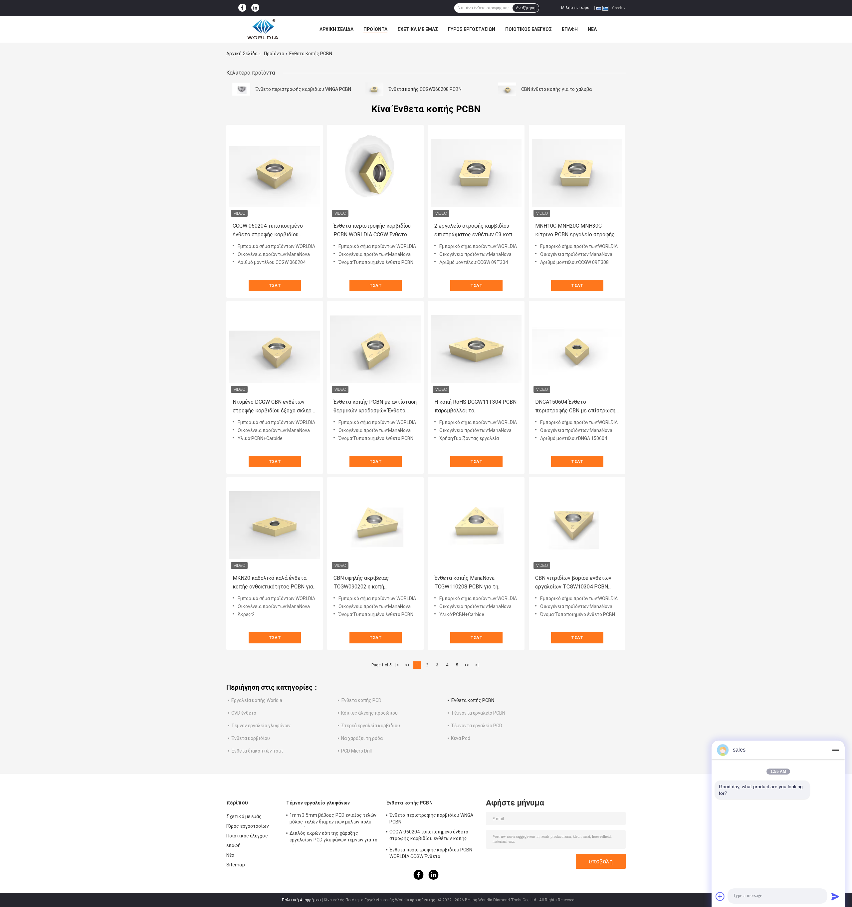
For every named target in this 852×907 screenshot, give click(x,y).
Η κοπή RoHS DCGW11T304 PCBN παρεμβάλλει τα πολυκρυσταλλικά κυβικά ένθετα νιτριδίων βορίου (475, 407)
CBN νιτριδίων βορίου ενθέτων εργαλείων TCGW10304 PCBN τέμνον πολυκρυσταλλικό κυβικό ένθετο (575, 583)
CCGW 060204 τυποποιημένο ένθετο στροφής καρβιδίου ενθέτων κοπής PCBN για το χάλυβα (268, 231)
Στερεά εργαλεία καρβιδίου (370, 725)
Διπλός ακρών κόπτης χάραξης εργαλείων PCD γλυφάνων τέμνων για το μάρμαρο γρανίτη (334, 837)
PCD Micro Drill (356, 751)
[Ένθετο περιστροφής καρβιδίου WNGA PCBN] (241, 89)
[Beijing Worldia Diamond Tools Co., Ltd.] (263, 29)
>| (477, 665)
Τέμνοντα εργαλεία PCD (476, 725)
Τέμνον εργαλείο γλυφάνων (261, 725)
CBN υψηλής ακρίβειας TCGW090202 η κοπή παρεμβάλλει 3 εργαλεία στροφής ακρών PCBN (375, 583)
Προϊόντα (375, 29)
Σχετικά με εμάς (417, 29)
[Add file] (720, 896)
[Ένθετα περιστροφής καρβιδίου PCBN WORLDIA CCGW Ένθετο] (375, 173)
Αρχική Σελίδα (336, 29)
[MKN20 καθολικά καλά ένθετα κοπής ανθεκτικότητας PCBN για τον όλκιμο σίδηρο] (274, 525)
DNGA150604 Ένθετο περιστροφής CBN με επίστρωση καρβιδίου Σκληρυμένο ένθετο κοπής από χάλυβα (575, 407)
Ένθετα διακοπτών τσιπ (257, 751)
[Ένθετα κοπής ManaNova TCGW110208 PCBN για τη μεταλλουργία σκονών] (476, 525)
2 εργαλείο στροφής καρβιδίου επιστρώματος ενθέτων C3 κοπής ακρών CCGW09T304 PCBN (476, 231)
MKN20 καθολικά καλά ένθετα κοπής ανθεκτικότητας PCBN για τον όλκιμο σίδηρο (273, 583)
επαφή (570, 29)
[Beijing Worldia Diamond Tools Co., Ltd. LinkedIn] (255, 8)
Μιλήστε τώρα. (575, 7)
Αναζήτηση (525, 8)
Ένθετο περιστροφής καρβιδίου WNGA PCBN (303, 89)
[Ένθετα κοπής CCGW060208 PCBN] (374, 89)
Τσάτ (275, 285)
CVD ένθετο (243, 713)
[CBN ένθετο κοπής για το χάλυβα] (507, 89)
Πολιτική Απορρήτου (301, 900)
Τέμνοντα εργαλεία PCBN (478, 713)
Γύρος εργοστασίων (471, 29)
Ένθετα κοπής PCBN (472, 700)
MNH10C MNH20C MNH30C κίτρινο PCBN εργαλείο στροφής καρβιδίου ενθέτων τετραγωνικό (575, 231)
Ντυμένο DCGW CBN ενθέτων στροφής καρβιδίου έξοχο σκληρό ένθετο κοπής (274, 407)
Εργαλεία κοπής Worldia (256, 700)
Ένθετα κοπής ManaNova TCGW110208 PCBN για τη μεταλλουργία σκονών (466, 583)
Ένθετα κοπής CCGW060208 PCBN (425, 89)
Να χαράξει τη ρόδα (362, 738)
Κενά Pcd (460, 738)
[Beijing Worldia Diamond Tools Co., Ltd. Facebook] (242, 8)
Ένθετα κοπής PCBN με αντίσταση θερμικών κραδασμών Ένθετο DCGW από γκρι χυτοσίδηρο (375, 407)
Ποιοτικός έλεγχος (528, 29)
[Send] (835, 896)
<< (407, 665)
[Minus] (835, 750)
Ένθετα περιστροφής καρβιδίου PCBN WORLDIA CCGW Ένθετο (372, 230)
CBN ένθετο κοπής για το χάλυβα (556, 89)
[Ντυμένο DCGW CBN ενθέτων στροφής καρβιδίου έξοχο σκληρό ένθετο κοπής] (274, 349)
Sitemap (235, 864)
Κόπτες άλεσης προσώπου (369, 713)
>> (467, 665)
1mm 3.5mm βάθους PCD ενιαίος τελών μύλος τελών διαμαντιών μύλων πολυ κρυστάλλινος (333, 819)
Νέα (592, 29)
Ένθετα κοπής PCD (361, 700)
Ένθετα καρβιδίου (250, 738)
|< (397, 665)
